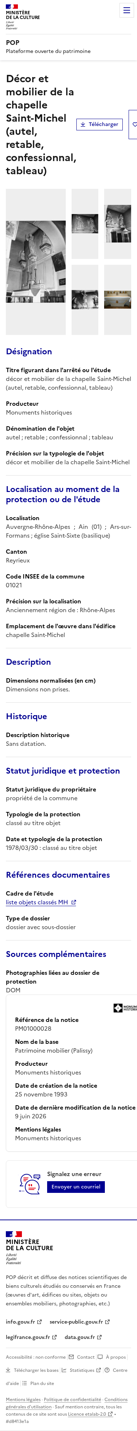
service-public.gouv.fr (76, 1322)
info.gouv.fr (20, 1322)
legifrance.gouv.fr (28, 1337)
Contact (86, 1357)
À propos (116, 1357)
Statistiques (82, 1370)
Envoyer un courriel (76, 1187)
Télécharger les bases (36, 1370)
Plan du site (42, 1383)
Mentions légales (23, 1399)
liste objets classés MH (37, 902)
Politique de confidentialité (72, 1399)
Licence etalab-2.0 (87, 1414)
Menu (126, 10)
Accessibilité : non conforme (36, 1357)
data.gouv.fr (80, 1337)
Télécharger (103, 124)
